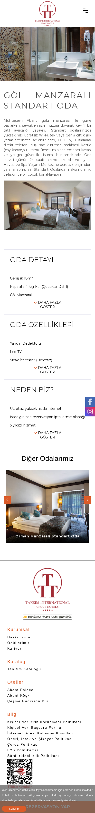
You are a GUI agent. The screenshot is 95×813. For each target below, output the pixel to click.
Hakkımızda (18, 637)
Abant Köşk (18, 695)
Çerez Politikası (23, 744)
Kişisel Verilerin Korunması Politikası (44, 722)
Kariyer (14, 648)
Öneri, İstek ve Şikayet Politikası (40, 739)
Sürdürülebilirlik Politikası (33, 756)
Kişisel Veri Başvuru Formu (34, 727)
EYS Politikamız (23, 750)
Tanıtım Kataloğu (24, 669)
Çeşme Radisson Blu (27, 701)
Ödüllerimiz (18, 643)
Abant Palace (20, 690)
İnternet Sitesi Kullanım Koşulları (40, 733)
